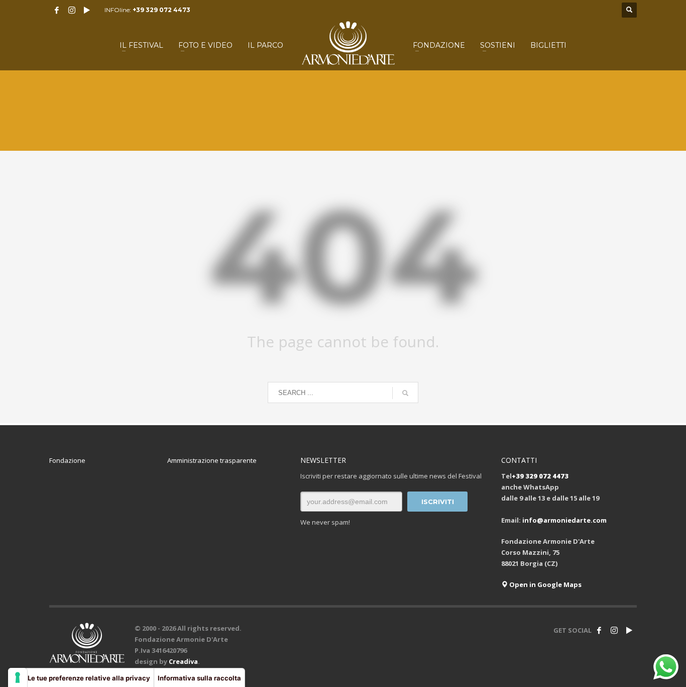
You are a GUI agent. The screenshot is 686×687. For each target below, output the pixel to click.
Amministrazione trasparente (212, 460)
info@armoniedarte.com (564, 520)
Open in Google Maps (545, 584)
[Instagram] (71, 10)
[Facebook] (56, 10)
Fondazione (67, 460)
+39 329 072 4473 (161, 10)
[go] (405, 393)
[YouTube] (86, 10)
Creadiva (183, 661)
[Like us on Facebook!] (599, 630)
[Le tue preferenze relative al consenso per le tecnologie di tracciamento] (17, 677)
